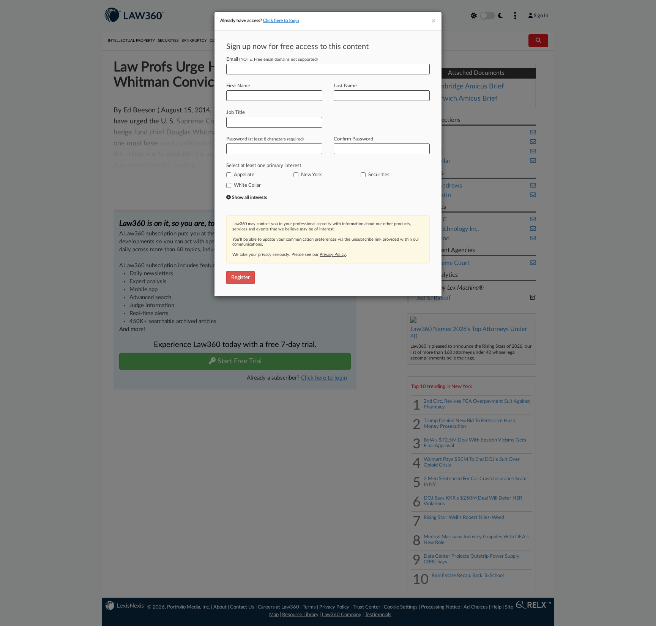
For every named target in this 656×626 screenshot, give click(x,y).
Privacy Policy (333, 254)
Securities (379, 174)
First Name (238, 86)
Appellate (244, 174)
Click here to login (281, 20)
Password (265, 139)
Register (240, 277)
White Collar (247, 185)
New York (311, 174)
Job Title (235, 112)
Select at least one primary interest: (264, 165)
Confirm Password (353, 139)
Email (272, 59)
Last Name (345, 86)
